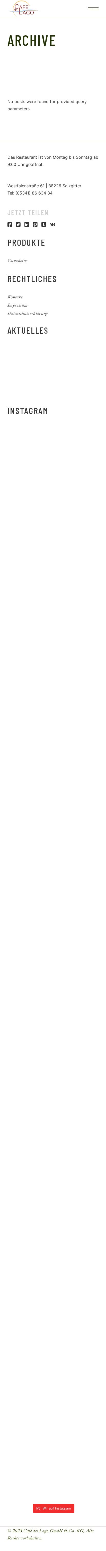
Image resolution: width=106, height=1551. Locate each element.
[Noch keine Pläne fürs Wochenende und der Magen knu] (53, 776)
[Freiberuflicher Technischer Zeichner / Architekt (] (53, 507)
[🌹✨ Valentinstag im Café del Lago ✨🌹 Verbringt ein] (53, 1474)
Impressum (17, 305)
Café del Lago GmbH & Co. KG (53, 1530)
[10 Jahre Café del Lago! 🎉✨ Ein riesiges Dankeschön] (53, 883)
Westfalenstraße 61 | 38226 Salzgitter (44, 185)
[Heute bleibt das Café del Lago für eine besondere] (53, 615)
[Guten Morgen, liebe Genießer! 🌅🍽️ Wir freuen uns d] (53, 453)
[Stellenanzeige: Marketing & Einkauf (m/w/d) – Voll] (53, 668)
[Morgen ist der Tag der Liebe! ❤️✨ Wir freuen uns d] (53, 1366)
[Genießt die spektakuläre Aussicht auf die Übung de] (53, 829)
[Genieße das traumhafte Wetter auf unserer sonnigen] (53, 990)
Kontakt (14, 297)
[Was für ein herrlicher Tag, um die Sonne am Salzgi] (53, 1313)
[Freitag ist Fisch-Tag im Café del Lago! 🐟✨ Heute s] (53, 1205)
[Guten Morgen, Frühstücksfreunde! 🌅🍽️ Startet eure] (53, 722)
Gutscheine (17, 260)
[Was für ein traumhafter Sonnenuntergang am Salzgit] (53, 1152)
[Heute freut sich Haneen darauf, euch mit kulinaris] (53, 1098)
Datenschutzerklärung (27, 313)
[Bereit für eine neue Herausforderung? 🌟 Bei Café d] (53, 1044)
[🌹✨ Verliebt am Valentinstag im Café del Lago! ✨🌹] (53, 1420)
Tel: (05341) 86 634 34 (29, 193)
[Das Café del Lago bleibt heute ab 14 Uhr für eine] (53, 561)
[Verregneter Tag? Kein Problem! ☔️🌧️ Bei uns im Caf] (53, 1259)
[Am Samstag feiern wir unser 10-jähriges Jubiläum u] (53, 937)
